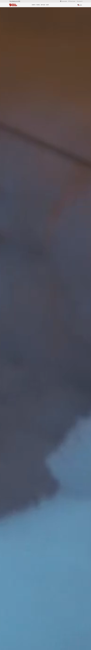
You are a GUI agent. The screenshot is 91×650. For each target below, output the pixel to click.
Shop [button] (47, 4)
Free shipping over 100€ (15, 1)
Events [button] (33, 4)
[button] (79, 1)
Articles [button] (43, 4)
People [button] (38, 4)
